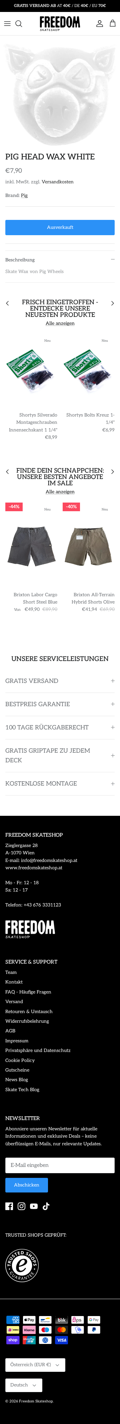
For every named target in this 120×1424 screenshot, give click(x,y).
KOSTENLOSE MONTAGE (41, 783)
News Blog (16, 1080)
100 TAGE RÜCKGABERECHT (47, 727)
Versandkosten (58, 182)
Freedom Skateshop (36, 1401)
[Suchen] (22, 23)
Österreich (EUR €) (30, 1365)
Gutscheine (17, 1070)
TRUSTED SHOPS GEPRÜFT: (35, 1235)
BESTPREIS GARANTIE (37, 704)
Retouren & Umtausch (29, 1011)
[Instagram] (21, 1206)
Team (11, 972)
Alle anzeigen (60, 323)
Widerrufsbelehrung (27, 1021)
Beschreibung (20, 260)
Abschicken (26, 1185)
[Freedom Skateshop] (60, 23)
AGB (10, 1031)
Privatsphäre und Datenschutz (38, 1050)
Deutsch (19, 1385)
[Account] (98, 23)
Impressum (16, 1041)
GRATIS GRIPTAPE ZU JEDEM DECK (47, 755)
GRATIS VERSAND (31, 681)
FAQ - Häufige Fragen (28, 992)
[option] (60, 92)
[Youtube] (34, 1206)
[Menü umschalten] (7, 23)
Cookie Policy (20, 1060)
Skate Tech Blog (22, 1089)
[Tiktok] (46, 1206)
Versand (14, 1001)
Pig (24, 195)
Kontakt (14, 982)
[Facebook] (9, 1206)
